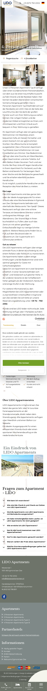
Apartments (17, 687)
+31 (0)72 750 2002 (31, 3)
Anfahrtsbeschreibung (13, 654)
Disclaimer (41, 676)
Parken (7, 657)
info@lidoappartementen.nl (13, 579)
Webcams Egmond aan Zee (15, 659)
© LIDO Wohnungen (11, 673)
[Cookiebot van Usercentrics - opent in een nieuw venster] (34, 319)
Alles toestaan (23, 363)
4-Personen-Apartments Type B (17, 623)
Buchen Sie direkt (29, 688)
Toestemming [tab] (8, 325)
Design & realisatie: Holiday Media (31, 673)
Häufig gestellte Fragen (13, 649)
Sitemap (24, 679)
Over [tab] (38, 325)
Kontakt (7, 651)
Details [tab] (23, 325)
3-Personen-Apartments (14, 617)
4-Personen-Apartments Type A (17, 620)
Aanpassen (22, 370)
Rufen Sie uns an (6, 686)
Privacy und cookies (29, 676)
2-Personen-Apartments (14, 615)
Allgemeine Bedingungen (11, 676)
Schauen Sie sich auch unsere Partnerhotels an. (20, 635)
